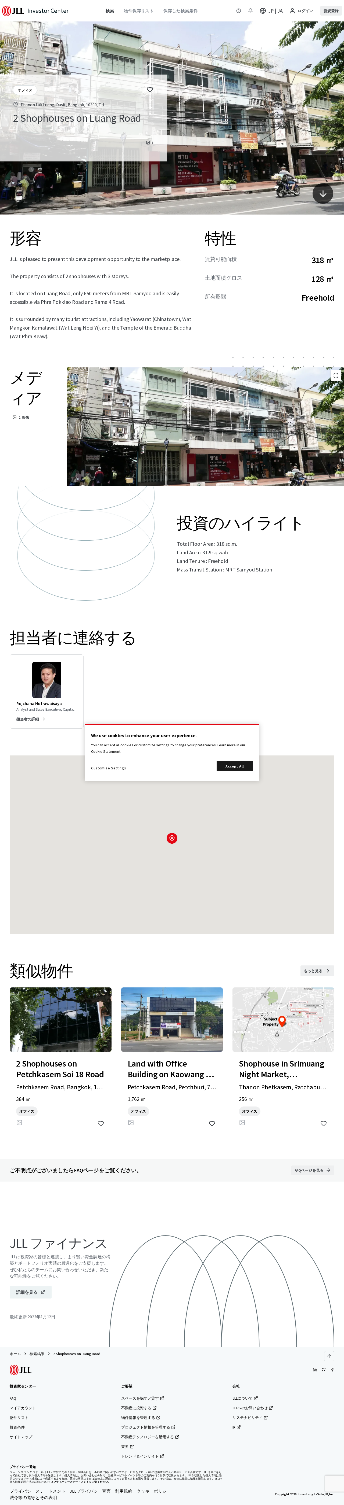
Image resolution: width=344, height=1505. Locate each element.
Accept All (234, 766)
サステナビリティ (247, 1417)
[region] (172, 752)
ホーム (15, 1353)
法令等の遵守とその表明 (33, 1497)
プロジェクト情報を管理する (145, 1427)
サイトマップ (21, 1436)
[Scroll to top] (329, 1356)
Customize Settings (108, 768)
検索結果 (37, 1353)
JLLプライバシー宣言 (90, 1491)
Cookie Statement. (106, 751)
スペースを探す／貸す (140, 1398)
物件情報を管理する (138, 1417)
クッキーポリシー (154, 1491)
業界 (125, 1446)
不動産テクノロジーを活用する (147, 1436)
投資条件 (17, 1427)
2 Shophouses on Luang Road (76, 1353)
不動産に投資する (136, 1408)
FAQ (13, 1398)
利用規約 (123, 1491)
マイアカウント (23, 1408)
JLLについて (242, 1398)
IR (233, 1427)
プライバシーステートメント (38, 1491)
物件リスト (19, 1417)
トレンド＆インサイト (140, 1456)
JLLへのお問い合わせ (250, 1408)
